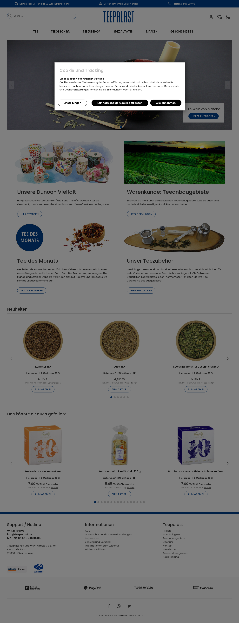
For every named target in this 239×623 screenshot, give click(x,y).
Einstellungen (72, 103)
